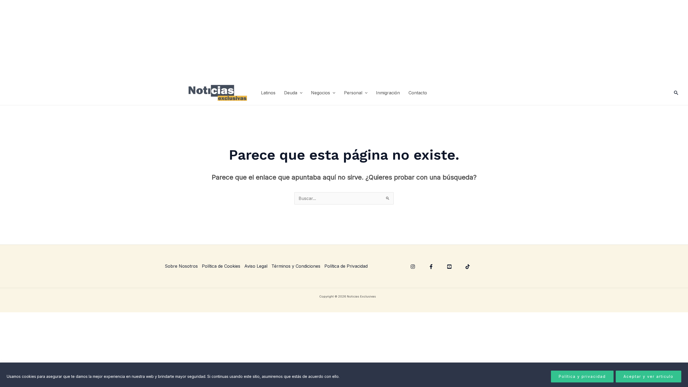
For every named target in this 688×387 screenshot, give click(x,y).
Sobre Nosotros (181, 266)
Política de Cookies (221, 266)
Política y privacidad (582, 376)
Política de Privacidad (346, 266)
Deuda (290, 92)
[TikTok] (467, 266)
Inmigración (388, 92)
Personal (353, 92)
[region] (344, 375)
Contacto (417, 92)
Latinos (268, 92)
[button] (300, 93)
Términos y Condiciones (295, 266)
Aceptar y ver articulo (648, 376)
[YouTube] (449, 266)
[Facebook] (431, 266)
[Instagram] (412, 266)
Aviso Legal (255, 266)
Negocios (320, 92)
